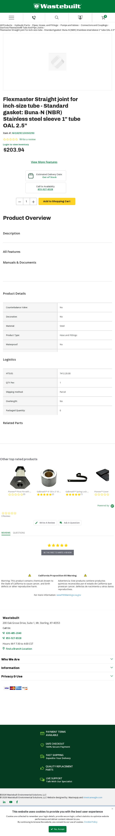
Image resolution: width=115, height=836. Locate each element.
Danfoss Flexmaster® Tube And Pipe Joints (21, 28)
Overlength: (11, 401)
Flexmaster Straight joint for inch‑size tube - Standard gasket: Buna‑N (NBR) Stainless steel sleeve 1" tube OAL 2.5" (57, 30)
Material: (10, 325)
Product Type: (13, 335)
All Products (6, 25)
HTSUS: (9, 373)
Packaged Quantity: (15, 410)
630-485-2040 (13, 633)
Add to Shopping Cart (56, 201)
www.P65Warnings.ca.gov (69, 595)
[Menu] (11, 17)
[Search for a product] (56, 17)
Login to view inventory (16, 144)
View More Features (44, 162)
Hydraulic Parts (22, 25)
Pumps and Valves (69, 25)
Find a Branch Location (19, 648)
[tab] (45, 522)
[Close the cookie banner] (112, 808)
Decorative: (11, 316)
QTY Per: (10, 382)
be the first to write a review (58, 552)
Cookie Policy (90, 822)
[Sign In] (80, 17)
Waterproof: (12, 344)
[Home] (57, 6)
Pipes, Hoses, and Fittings (45, 25)
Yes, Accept (58, 829)
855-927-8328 (45, 189)
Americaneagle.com (92, 797)
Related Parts (13, 423)
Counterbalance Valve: (17, 307)
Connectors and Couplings (94, 25)
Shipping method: (14, 391)
